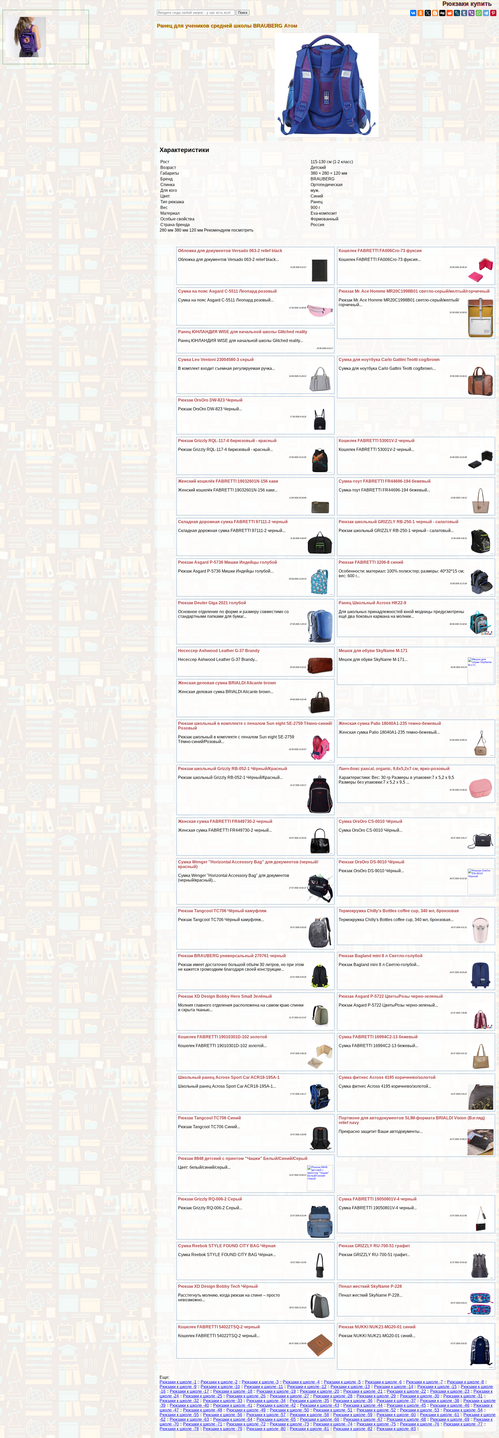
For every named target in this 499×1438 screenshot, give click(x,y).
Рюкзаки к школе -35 (309, 1400)
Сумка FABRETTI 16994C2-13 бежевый (378, 1037)
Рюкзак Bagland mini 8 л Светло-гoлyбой (381, 956)
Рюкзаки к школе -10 (220, 1386)
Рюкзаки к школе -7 (424, 1382)
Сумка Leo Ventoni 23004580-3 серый (216, 359)
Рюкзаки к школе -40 (189, 1405)
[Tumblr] (464, 13)
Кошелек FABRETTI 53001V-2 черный (377, 440)
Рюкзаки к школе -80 (266, 1429)
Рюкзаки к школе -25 (202, 1396)
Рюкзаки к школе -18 (232, 1391)
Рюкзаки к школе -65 (276, 1419)
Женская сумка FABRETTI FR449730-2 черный (225, 821)
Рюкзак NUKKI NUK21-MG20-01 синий (377, 1327)
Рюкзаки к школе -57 (266, 1415)
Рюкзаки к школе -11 (263, 1386)
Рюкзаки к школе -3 (260, 1382)
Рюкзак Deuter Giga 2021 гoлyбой (212, 603)
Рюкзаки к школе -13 (350, 1386)
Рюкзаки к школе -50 (289, 1410)
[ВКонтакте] (413, 13)
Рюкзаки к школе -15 (437, 1386)
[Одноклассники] (420, 13)
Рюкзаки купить (470, 3)
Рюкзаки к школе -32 (179, 1400)
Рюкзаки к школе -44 (363, 1405)
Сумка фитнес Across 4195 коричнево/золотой (387, 1077)
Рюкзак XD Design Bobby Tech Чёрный (218, 1286)
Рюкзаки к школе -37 (396, 1400)
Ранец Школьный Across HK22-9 (372, 603)
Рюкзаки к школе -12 (306, 1386)
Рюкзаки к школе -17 (189, 1391)
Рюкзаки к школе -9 (178, 1386)
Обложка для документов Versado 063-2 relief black (230, 250)
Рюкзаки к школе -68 (406, 1419)
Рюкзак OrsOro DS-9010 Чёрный (371, 862)
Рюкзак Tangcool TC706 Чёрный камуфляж (222, 911)
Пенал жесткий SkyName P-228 (370, 1286)
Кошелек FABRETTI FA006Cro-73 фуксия (380, 250)
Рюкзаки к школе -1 (178, 1382)
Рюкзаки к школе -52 (376, 1410)
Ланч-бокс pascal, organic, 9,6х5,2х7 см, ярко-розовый (394, 768)
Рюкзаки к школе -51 (332, 1410)
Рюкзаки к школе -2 (219, 1382)
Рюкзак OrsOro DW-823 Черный (210, 400)
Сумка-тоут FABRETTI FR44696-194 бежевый (385, 481)
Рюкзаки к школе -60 (396, 1415)
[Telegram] (486, 13)
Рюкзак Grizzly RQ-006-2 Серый (210, 1199)
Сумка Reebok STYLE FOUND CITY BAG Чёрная (226, 1246)
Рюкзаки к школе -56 (222, 1415)
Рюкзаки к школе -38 (439, 1400)
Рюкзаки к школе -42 (276, 1405)
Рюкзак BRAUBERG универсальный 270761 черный (232, 956)
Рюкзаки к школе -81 (309, 1429)
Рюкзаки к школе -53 (419, 1410)
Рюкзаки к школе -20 (319, 1391)
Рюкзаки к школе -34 (266, 1400)
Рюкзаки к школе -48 (202, 1410)
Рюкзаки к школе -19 (276, 1391)
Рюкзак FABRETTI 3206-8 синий (371, 562)
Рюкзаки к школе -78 (179, 1429)
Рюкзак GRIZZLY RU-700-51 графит (374, 1246)
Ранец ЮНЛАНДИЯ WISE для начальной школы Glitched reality (242, 332)
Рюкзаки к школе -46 (449, 1405)
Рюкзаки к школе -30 (419, 1396)
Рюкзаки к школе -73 (289, 1424)
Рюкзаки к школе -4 (301, 1382)
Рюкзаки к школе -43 (319, 1405)
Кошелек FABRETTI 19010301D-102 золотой (222, 1037)
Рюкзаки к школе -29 (376, 1396)
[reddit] (450, 13)
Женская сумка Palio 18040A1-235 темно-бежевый (390, 723)
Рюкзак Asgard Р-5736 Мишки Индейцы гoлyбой (227, 562)
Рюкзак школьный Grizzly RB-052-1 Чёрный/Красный (232, 768)
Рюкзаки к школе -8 (465, 1382)
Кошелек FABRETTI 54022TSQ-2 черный (219, 1327)
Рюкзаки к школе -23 (449, 1391)
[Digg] (442, 13)
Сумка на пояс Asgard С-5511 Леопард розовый (227, 291)
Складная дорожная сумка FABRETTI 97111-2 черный (233, 522)
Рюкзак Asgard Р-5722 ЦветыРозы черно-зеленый (391, 996)
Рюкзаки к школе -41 (232, 1405)
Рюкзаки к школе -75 (376, 1424)
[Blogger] (435, 13)
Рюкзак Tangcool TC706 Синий (209, 1118)
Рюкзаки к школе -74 (332, 1424)
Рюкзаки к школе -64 (232, 1419)
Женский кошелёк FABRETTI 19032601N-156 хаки (228, 481)
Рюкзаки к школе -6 (383, 1382)
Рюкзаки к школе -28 (332, 1396)
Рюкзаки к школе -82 (352, 1429)
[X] (428, 13)
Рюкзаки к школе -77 (463, 1424)
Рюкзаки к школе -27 (289, 1396)
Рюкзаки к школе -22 (406, 1391)
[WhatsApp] (479, 13)
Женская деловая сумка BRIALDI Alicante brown (227, 683)
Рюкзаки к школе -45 (406, 1405)
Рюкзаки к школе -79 (222, 1429)
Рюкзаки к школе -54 (463, 1410)
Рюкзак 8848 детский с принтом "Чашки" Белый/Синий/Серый (242, 1158)
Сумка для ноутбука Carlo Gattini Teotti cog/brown (389, 359)
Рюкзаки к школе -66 (319, 1419)
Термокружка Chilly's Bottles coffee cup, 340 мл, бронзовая (399, 911)
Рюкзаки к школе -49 (246, 1410)
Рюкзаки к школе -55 (179, 1415)
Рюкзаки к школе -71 (202, 1424)
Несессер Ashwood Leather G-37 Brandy (219, 650)
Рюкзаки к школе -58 (309, 1415)
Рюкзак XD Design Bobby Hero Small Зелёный (225, 996)
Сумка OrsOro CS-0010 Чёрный (370, 821)
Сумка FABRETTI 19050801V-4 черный (378, 1199)
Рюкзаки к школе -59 (352, 1415)
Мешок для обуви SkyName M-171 (373, 650)
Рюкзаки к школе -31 (463, 1396)
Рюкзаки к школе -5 (342, 1382)
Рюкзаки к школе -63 (189, 1419)
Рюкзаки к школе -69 (449, 1419)
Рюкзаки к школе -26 (246, 1396)
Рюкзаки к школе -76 (419, 1424)
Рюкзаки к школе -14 (393, 1386)
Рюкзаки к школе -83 (396, 1429)
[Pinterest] (493, 13)
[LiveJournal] (457, 13)
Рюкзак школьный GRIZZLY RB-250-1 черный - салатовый (398, 522)
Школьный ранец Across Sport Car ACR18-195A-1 (229, 1077)
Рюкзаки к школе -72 (246, 1424)
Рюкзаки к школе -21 (363, 1391)
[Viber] (471, 13)
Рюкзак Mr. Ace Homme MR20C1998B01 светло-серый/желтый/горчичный (414, 291)
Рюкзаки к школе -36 (352, 1400)
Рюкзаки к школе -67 (363, 1419)
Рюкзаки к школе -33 (222, 1400)
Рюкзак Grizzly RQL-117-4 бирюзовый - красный (227, 440)
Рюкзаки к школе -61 (439, 1415)
